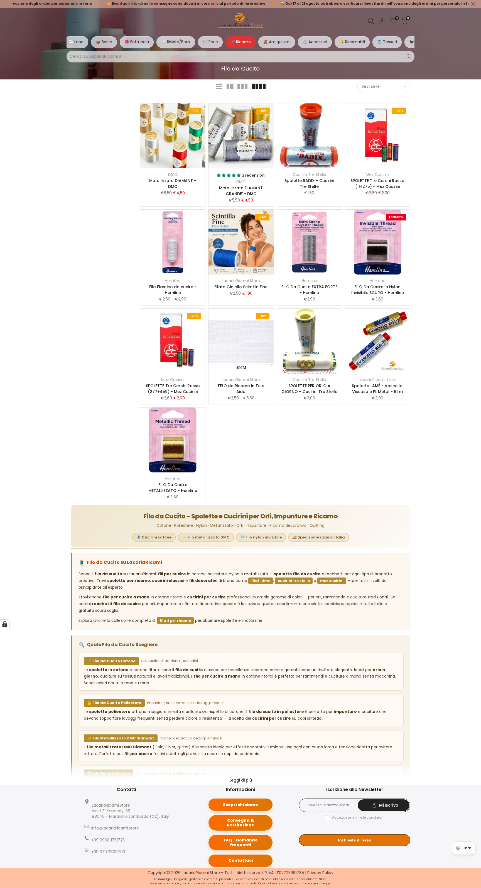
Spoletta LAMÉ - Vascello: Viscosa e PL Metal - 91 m (377, 388)
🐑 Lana (76, 42)
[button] (173, 148)
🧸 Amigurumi (276, 42)
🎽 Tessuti (387, 42)
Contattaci (241, 860)
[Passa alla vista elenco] (219, 86)
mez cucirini (331, 580)
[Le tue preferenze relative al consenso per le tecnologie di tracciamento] (4, 624)
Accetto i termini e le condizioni (358, 817)
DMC (172, 174)
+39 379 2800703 (108, 852)
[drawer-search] (371, 21)
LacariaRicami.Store (241, 281)
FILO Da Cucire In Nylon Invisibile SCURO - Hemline (377, 289)
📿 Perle (210, 42)
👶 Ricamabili (352, 42)
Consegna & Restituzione (240, 822)
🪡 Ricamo (240, 42)
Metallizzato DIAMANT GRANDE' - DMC (241, 190)
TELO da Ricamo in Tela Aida (240, 388)
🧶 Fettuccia (136, 42)
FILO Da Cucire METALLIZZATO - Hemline (172, 487)
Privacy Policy (320, 872)
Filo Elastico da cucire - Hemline (173, 289)
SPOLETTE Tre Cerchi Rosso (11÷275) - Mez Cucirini (377, 183)
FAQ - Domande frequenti (241, 842)
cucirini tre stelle (294, 580)
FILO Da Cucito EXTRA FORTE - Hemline (309, 289)
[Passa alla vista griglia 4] (258, 86)
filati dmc (260, 580)
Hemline (173, 281)
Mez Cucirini (377, 174)
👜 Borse (104, 42)
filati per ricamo (175, 620)
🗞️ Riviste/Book (175, 42)
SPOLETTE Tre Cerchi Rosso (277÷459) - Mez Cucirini (173, 388)
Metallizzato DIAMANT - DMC (172, 183)
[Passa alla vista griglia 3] (242, 86)
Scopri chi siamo (240, 804)
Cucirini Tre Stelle (309, 174)
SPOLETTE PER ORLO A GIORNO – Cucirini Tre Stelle (309, 388)
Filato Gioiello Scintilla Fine (241, 287)
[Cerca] (408, 56)
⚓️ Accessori (315, 42)
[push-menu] (75, 20)
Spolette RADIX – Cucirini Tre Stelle (309, 183)
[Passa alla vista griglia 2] (230, 86)
